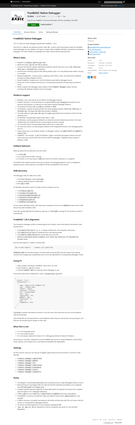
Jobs (100, 419)
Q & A (41, 32)
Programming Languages (31, 5)
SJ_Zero (30, 16)
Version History (29, 32)
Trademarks (119, 419)
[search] (124, 2)
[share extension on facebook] (92, 78)
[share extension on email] (95, 78)
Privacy (105, 419)
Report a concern (103, 73)
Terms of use (111, 419)
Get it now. (121, 5)
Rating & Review (52, 32)
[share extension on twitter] (89, 78)
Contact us (95, 419)
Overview (17, 32)
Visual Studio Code (16, 5)
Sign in (99, 2)
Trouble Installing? (45, 24)
